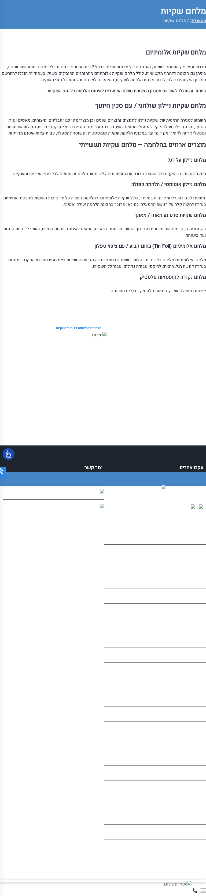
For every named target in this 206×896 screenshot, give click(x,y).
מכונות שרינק (191, 581)
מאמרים (196, 817)
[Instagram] (194, 507)
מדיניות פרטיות (190, 846)
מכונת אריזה (192, 566)
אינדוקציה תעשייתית (185, 729)
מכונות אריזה (192, 552)
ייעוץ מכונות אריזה (187, 773)
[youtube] (202, 507)
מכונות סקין (192, 758)
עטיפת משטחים (189, 743)
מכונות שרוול (191, 788)
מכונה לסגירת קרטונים (183, 714)
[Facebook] (178, 507)
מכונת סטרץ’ (192, 670)
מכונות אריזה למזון (187, 655)
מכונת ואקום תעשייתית (183, 611)
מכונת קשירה (191, 625)
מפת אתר (195, 832)
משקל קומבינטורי (187, 802)
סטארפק (198, 20)
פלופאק (195, 596)
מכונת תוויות (192, 640)
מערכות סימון (191, 699)
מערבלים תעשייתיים (185, 684)
